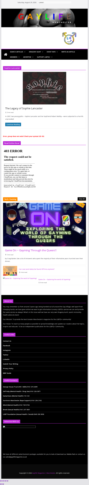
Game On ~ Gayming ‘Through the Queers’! (30, 250)
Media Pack (71, 454)
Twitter (5, 355)
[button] (24, 51)
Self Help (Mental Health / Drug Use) (16, 391)
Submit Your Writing (10, 364)
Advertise (27, 57)
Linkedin (6, 359)
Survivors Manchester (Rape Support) (17, 400)
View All (82, 199)
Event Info (51, 52)
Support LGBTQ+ (43, 57)
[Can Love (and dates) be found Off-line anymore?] (10, 271)
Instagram (7, 350)
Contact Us (7, 341)
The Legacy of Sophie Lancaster (24, 108)
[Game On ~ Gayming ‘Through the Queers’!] (44, 224)
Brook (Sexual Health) (11, 410)
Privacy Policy (8, 368)
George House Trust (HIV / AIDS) (15, 387)
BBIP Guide (7, 373)
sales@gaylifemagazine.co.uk (16, 457)
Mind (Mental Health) (11, 405)
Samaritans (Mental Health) (13, 396)
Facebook (6, 346)
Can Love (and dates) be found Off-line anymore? (36, 269)
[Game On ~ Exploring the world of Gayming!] (20, 281)
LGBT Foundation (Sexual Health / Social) (18, 414)
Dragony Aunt (35, 52)
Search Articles (16, 52)
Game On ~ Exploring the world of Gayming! (54, 279)
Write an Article (68, 52)
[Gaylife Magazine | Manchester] (44, 10)
